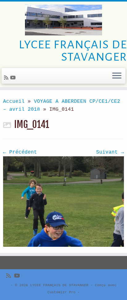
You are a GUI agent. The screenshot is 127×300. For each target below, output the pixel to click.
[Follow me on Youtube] (14, 78)
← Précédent (20, 152)
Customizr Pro (61, 292)
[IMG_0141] (63, 201)
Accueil (14, 101)
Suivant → (110, 152)
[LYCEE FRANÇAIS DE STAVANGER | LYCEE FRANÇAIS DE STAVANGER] (63, 20)
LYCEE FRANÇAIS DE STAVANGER (59, 285)
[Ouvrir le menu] (116, 76)
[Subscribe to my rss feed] (7, 78)
